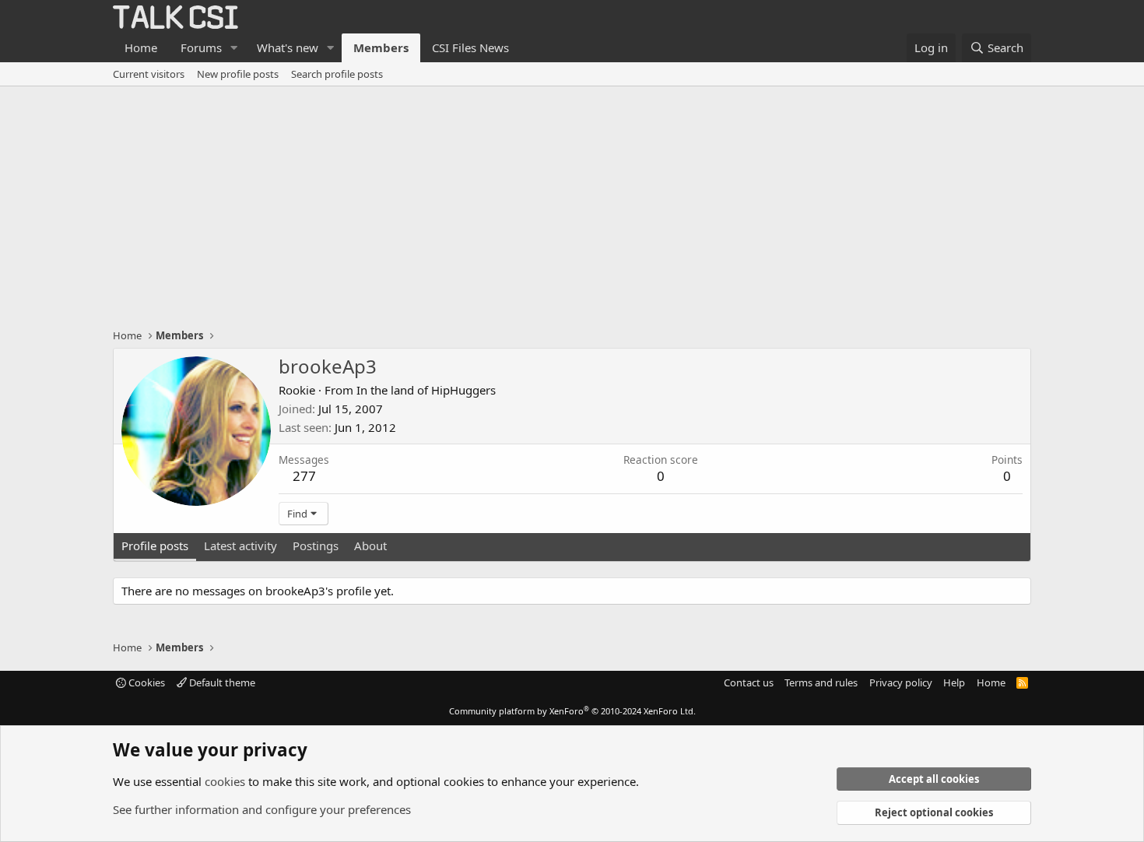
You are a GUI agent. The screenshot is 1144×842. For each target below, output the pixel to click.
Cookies (145, 682)
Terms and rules (821, 682)
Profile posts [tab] (154, 545)
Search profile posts (337, 74)
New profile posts (238, 74)
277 (304, 476)
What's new (287, 47)
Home (141, 47)
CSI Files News (470, 47)
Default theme (221, 682)
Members (381, 47)
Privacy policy (900, 682)
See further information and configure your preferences (262, 809)
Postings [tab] (316, 545)
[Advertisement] (572, 203)
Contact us (749, 682)
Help (954, 682)
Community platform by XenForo (572, 711)
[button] (234, 47)
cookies (225, 781)
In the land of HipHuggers (426, 390)
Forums (201, 47)
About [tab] (370, 545)
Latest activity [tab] (240, 545)
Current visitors (148, 74)
